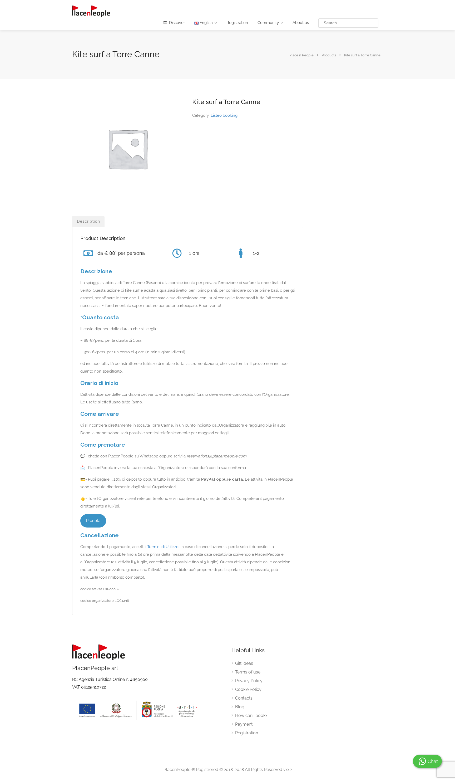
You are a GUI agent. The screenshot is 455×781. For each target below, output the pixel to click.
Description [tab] (88, 221)
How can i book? (251, 715)
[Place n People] (91, 10)
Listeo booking (224, 115)
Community (268, 22)
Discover (176, 22)
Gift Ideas (244, 663)
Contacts (244, 698)
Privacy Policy (249, 680)
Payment (244, 724)
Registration (237, 22)
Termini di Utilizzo (163, 546)
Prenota (93, 520)
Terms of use (247, 672)
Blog (239, 706)
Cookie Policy (248, 689)
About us (301, 22)
